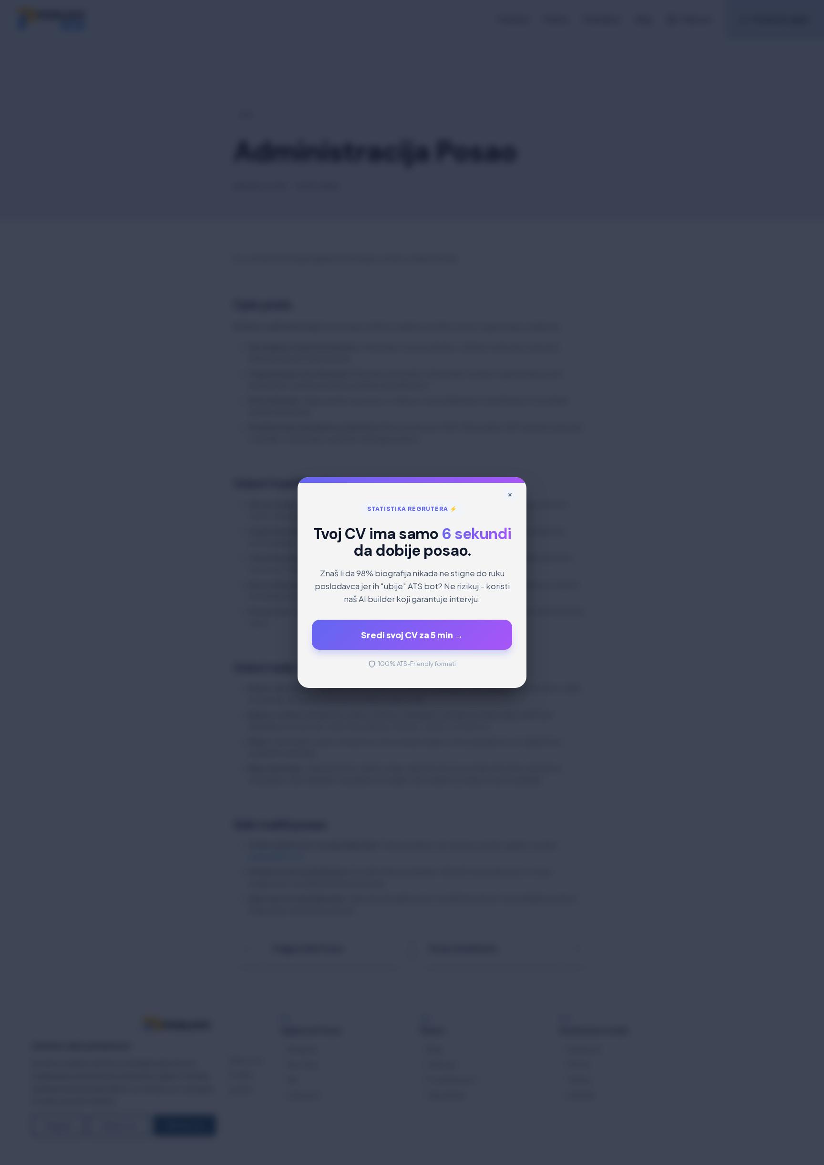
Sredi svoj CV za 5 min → (412, 634)
